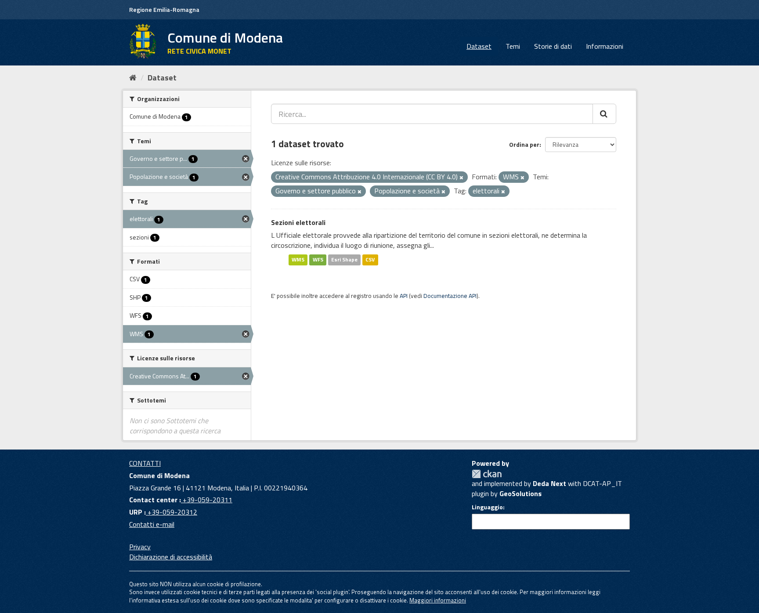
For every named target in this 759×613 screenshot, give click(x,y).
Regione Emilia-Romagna (164, 9)
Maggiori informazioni (437, 600)
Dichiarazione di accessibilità (170, 556)
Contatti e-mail (151, 524)
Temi (513, 46)
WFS (318, 259)
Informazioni (604, 46)
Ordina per (524, 144)
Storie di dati (553, 46)
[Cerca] (604, 114)
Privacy (140, 546)
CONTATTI (145, 463)
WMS (298, 259)
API (404, 295)
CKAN (487, 474)
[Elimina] (461, 177)
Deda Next (549, 483)
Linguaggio (487, 507)
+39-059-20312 (171, 512)
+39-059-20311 (206, 499)
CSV (370, 259)
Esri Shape (344, 259)
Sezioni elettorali (298, 222)
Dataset (479, 46)
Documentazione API (450, 295)
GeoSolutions (520, 493)
